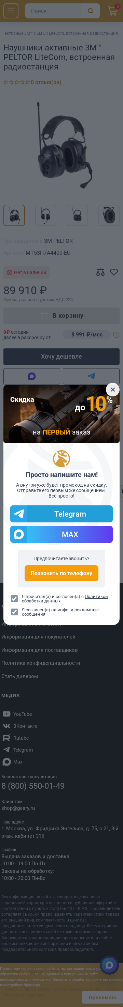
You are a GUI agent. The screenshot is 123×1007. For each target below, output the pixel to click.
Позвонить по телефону (61, 573)
